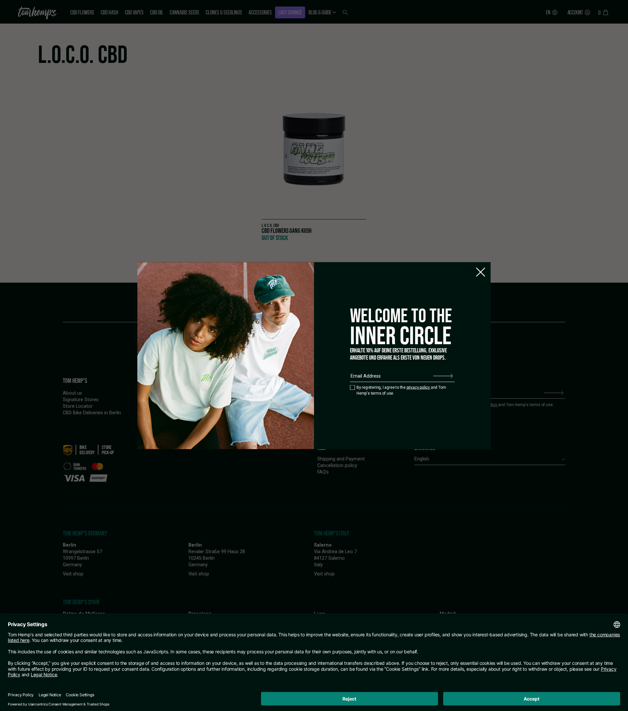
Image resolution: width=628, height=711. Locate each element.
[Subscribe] (443, 376)
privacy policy (419, 387)
